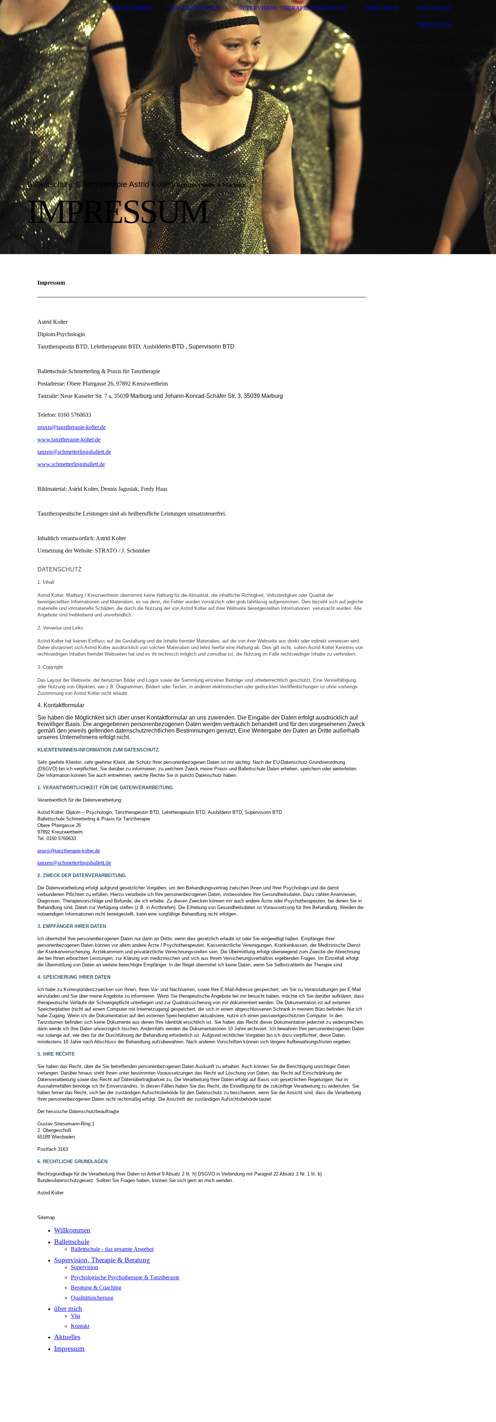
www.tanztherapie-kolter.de (69, 439)
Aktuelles (434, 8)
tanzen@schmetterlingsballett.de (74, 452)
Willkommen (132, 8)
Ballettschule (196, 8)
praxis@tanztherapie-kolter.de (71, 427)
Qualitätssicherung (92, 1298)
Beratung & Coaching (96, 1287)
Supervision (84, 1267)
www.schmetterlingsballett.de (71, 464)
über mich (382, 8)
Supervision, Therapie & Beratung (293, 8)
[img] (248, 127)
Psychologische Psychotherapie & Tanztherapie (125, 1277)
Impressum (434, 25)
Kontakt (80, 1326)
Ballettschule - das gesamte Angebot (112, 1249)
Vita (75, 1316)
